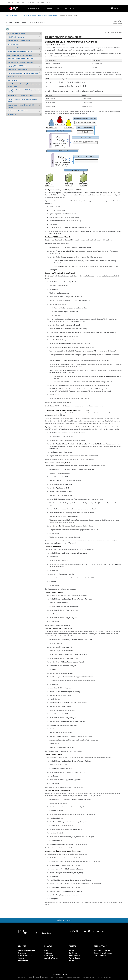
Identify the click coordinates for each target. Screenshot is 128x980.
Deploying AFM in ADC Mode (17, 66)
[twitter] (84, 931)
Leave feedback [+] (101, 956)
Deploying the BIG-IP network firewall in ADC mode (71, 42)
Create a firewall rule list (54, 592)
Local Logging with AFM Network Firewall (21, 95)
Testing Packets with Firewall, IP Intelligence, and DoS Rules (23, 91)
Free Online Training (51, 958)
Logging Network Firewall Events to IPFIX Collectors (21, 106)
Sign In (116, 8)
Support (31, 2)
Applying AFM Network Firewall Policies (20, 51)
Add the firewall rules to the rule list (58, 628)
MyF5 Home (9, 15)
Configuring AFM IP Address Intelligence (20, 62)
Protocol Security (13, 80)
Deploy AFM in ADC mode (55, 45)
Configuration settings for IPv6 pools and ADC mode (65, 190)
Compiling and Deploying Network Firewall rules (23, 73)
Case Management (32, 8)
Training (47, 951)
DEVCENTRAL (20, 2)
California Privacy (47, 977)
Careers (21, 958)
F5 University (48, 956)
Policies (30, 977)
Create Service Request (103, 953)
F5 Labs (71, 961)
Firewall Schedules (13, 44)
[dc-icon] (102, 931)
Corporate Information (26, 951)
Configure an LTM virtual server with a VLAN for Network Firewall (67, 410)
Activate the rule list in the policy (57, 790)
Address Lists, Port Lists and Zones (19, 40)
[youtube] (97, 931)
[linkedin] (88, 931)
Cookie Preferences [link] (88, 977)
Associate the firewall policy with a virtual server (63, 851)
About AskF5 (23, 961)
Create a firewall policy (53, 754)
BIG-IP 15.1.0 (18, 15)
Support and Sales (44, 933)
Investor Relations (25, 956)
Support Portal (74, 956)
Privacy (37, 977)
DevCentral (73, 953)
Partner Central (74, 958)
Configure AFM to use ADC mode (58, 237)
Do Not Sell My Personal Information (68, 977)
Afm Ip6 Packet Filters (14, 77)
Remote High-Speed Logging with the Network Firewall (22, 100)
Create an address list (53, 546)
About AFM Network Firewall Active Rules (21, 58)
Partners (40, 2)
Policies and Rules (13, 48)
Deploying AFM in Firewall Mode (18, 69)
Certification (48, 953)
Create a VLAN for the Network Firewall (60, 273)
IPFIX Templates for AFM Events (18, 111)
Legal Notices (12, 114)
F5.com (11, 2)
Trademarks (21, 977)
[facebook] (93, 931)
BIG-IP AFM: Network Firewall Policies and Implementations (41, 15)
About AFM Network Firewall (16, 33)
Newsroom (22, 953)
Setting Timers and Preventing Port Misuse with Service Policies (22, 85)
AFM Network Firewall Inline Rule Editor (20, 55)
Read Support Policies (102, 951)
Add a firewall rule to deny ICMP (57, 463)
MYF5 (48, 2)
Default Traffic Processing (16, 37)
